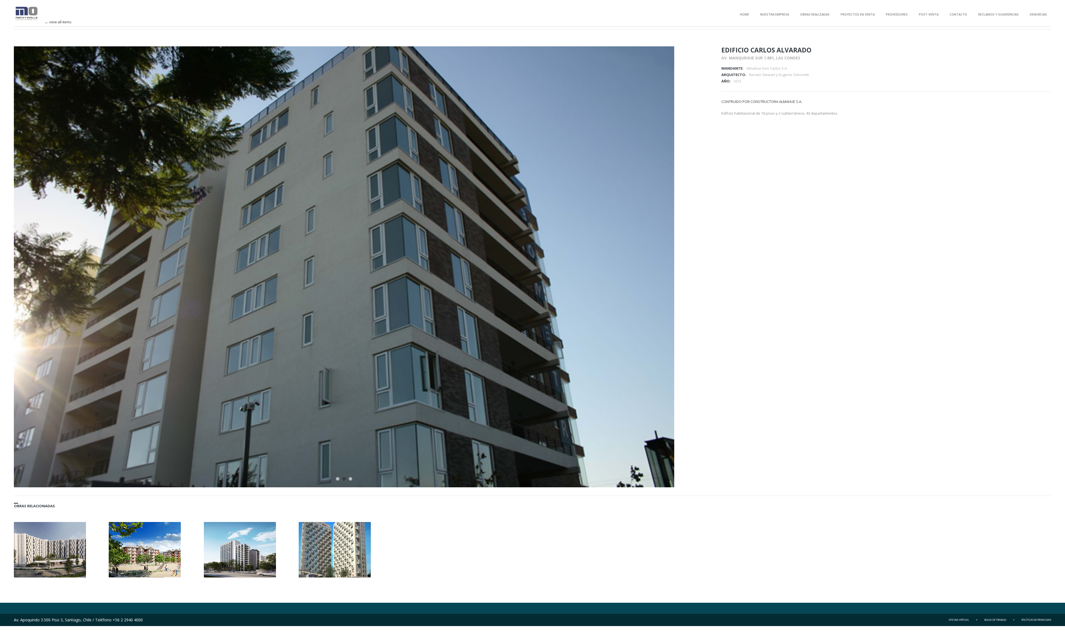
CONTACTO (958, 14)
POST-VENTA (929, 14)
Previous (653, 58)
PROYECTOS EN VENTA (858, 14)
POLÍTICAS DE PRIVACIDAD (1036, 620)
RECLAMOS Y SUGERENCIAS (998, 14)
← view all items (58, 22)
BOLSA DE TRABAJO (995, 620)
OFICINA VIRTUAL (959, 620)
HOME (744, 14)
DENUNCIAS (1038, 14)
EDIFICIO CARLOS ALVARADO (766, 50)
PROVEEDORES (897, 14)
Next (662, 58)
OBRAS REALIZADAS (815, 14)
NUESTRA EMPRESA (774, 14)
